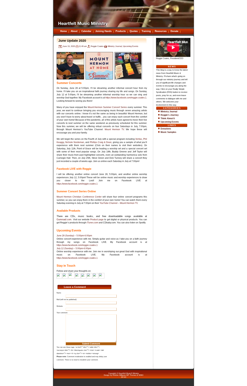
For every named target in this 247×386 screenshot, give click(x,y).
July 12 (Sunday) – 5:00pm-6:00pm (74, 248)
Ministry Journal (115, 46)
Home (63, 31)
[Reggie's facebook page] (59, 278)
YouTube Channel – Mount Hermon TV (119, 203)
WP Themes (131, 375)
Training (146, 31)
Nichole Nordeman (74, 142)
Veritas (138, 139)
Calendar (86, 31)
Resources (161, 31)
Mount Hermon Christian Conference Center (79, 197)
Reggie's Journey (170, 115)
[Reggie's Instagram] (83, 278)
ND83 (141, 375)
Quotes (134, 31)
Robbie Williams (119, 375)
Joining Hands (103, 31)
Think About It (168, 118)
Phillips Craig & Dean (101, 142)
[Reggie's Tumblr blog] (89, 278)
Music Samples (168, 132)
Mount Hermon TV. (115, 129)
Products (121, 31)
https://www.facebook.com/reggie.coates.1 (125, 97)
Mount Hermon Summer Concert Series (107, 107)
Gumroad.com (64, 219)
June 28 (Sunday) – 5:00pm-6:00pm (74, 235)
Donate (174, 31)
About (74, 31)
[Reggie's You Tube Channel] (77, 278)
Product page (97, 219)
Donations (166, 128)
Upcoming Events (130, 46)
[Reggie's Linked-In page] (71, 278)
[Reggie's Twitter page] (65, 278)
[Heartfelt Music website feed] (95, 278)
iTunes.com (92, 222)
